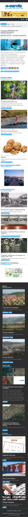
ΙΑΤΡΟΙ (2, 71)
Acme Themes (16, 514)
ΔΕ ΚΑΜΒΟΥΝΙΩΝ (6, 337)
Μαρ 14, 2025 (4, 100)
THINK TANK (5, 401)
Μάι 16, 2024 (4, 155)
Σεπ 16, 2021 (5, 306)
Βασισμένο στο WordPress (9, 513)
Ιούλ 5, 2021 (5, 500)
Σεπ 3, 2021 (5, 385)
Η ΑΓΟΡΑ (2, 162)
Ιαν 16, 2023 (5, 453)
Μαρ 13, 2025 (4, 129)
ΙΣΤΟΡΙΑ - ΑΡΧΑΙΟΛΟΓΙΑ (5, 213)
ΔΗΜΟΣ (10, 312)
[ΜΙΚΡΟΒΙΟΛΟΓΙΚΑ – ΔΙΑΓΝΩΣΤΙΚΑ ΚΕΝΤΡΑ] (14, 44)
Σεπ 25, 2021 (4, 208)
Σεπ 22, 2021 (4, 253)
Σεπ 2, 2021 (5, 421)
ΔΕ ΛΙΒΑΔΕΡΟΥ (5, 312)
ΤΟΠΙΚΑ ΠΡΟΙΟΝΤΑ (8, 162)
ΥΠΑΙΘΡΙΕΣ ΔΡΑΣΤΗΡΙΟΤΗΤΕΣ (6, 108)
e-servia (9, 37)
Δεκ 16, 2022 (5, 476)
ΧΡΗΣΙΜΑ (4, 460)
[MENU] (27, 19)
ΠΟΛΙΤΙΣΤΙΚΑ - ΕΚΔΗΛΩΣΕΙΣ (15, 236)
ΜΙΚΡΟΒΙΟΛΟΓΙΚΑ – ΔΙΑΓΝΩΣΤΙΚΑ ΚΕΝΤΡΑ (13, 35)
